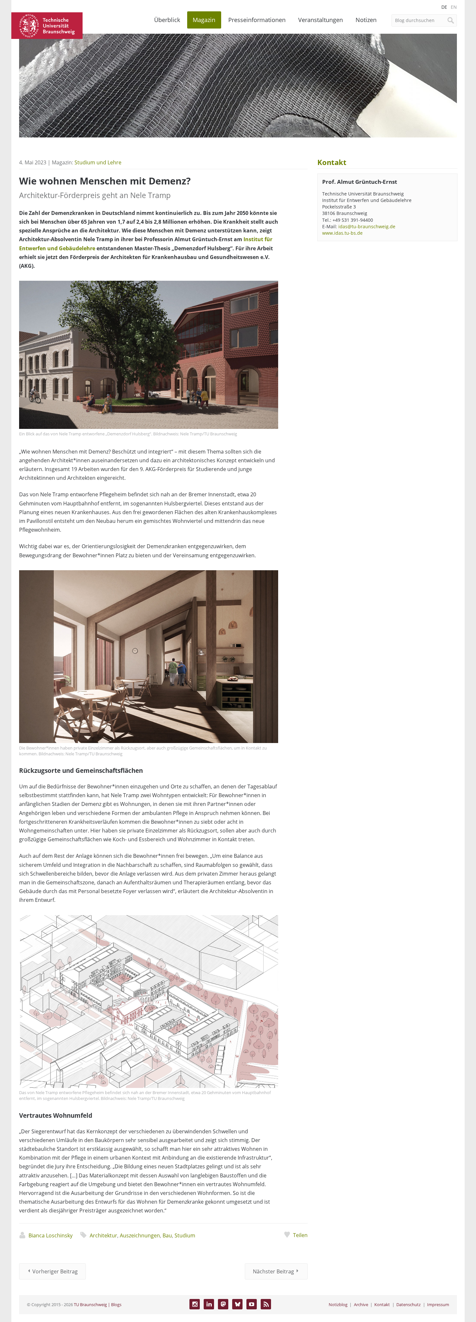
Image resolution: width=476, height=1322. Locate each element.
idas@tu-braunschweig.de (366, 226)
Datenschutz (408, 1304)
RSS (266, 1304)
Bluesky (237, 1304)
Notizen (366, 20)
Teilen (300, 1235)
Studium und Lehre (97, 162)
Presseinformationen (257, 20)
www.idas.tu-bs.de (342, 233)
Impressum (438, 1304)
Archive (361, 1304)
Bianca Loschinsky (50, 1235)
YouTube (251, 1304)
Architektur (103, 1235)
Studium (185, 1235)
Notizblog (338, 1304)
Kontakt (382, 1304)
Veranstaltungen (320, 20)
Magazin (204, 20)
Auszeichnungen (140, 1235)
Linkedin (209, 1304)
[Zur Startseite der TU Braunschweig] (47, 25)
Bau (167, 1235)
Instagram (194, 1304)
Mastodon (223, 1304)
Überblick (167, 20)
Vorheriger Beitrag (55, 1271)
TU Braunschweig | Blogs (97, 1304)
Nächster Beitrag (273, 1271)
